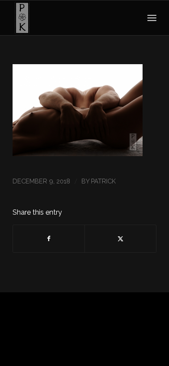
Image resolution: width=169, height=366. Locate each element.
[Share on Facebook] (48, 238)
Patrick (103, 181)
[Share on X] (120, 238)
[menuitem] (151, 17)
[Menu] (151, 17)
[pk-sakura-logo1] (70, 17)
